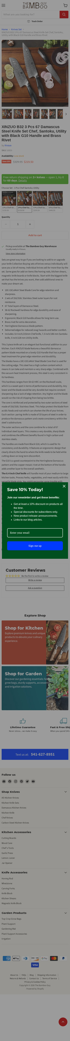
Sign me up (35, 546)
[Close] (64, 486)
